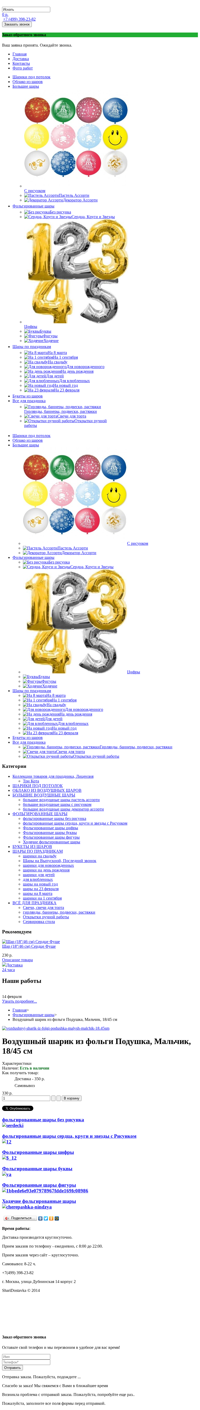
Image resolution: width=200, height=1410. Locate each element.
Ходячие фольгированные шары (51, 842)
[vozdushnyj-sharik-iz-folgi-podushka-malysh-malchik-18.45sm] (55, 1028)
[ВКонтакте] (40, 1218)
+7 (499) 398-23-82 (19, 19)
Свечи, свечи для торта (43, 907)
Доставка (20, 58)
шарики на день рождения (46, 870)
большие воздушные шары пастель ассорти (61, 800)
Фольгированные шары (33, 1015)
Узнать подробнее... (19, 1001)
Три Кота (31, 781)
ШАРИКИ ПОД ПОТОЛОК (37, 785)
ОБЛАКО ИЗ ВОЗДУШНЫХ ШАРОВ (47, 790)
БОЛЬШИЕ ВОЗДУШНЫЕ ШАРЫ (43, 795)
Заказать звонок (17, 24)
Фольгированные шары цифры (50, 828)
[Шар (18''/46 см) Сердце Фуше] (31, 941)
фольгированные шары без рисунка (54, 818)
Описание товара (17, 960)
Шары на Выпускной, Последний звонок (59, 860)
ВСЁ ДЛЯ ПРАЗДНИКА (34, 903)
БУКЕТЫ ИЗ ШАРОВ (32, 846)
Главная (19, 54)
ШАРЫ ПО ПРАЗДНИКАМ (37, 851)
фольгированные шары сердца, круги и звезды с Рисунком (75, 823)
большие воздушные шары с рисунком (57, 804)
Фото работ (22, 68)
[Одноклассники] (51, 1218)
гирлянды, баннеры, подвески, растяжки (59, 912)
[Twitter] (46, 1218)
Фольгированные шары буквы (50, 832)
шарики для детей (39, 874)
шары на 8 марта (37, 893)
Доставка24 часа (12, 967)
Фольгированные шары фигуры (51, 837)
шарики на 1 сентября (42, 898)
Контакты (21, 63)
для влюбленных (38, 879)
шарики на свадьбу (40, 856)
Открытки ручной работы (46, 917)
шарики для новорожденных (48, 865)
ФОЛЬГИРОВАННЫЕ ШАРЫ (39, 814)
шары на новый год (40, 884)
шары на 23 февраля (41, 889)
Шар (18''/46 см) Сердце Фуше (29, 946)
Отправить (12, 1368)
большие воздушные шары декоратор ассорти (63, 809)
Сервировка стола (39, 921)
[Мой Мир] (57, 1218)
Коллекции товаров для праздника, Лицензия (52, 776)
